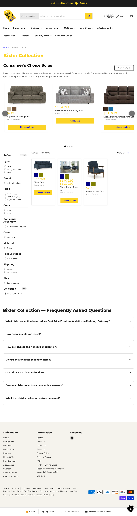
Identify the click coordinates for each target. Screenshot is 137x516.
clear (24, 288)
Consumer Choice (63, 35)
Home (6, 27)
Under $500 (12, 194)
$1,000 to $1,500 (14, 199)
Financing (41, 449)
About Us (41, 441)
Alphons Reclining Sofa (18, 116)
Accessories (9, 35)
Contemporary (13, 283)
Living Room (19, 27)
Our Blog (41, 476)
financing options (27, 378)
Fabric (9, 248)
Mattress (68, 27)
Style (6, 278)
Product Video (12, 253)
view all (23, 155)
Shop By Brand (42, 35)
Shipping (8, 264)
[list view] (132, 153)
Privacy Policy (43, 453)
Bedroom (36, 27)
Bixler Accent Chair (95, 191)
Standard (11, 237)
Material (8, 243)
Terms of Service (44, 457)
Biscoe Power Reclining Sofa (69, 110)
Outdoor (25, 35)
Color (6, 205)
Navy (9, 210)
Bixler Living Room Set (69, 188)
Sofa (9, 172)
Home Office (85, 27)
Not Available (12, 258)
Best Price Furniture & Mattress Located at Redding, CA (45, 491)
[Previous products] (5, 113)
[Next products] (132, 113)
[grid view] (128, 153)
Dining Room (52, 27)
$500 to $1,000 (13, 197)
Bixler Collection (14, 294)
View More (122, 68)
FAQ (39, 461)
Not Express (12, 272)
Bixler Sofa (39, 182)
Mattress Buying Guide (47, 465)
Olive (9, 213)
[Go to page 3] (69, 146)
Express (10, 269)
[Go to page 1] (65, 146)
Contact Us (41, 445)
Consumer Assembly (9, 220)
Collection (9, 288)
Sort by (34, 153)
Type (6, 161)
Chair (9, 166)
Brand (7, 178)
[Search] (88, 16)
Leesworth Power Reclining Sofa (119, 116)
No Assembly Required (16, 226)
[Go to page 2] (67, 146)
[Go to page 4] (72, 146)
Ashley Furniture (13, 119)
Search (40, 437)
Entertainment (104, 27)
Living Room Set (14, 169)
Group (7, 232)
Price (6, 188)
